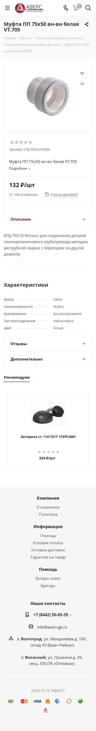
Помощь (48, 535)
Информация (48, 526)
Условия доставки (48, 549)
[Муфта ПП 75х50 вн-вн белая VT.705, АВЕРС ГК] (48, 95)
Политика (48, 514)
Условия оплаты (48, 542)
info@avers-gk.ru (52, 627)
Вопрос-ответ (48, 578)
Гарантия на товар (48, 557)
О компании (48, 507)
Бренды (48, 585)
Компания (48, 498)
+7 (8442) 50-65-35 (50, 614)
